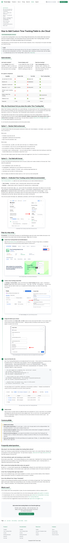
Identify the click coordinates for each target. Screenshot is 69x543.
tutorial (25, 520)
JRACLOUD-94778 (37, 117)
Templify (5, 529)
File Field (5, 538)
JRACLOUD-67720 (46, 452)
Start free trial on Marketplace (26, 513)
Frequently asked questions (8, 24)
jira (5, 520)
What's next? (5, 25)
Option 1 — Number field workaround (7, 13)
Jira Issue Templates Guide (41, 531)
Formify (4, 532)
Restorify (5, 536)
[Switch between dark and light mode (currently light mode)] (58, 2)
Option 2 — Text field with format (7, 16)
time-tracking (14, 520)
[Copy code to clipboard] (50, 370)
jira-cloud (8, 520)
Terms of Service (55, 534)
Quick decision (5, 7)
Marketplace (63, 1)
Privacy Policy (55, 531)
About (53, 529)
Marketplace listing (13, 241)
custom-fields (20, 520)
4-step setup (32, 52)
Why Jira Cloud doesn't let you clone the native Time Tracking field (7, 10)
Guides (32, 1)
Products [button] (14, 1)
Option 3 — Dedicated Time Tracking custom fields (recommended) (8, 18)
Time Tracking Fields (7, 531)
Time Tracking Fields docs (33, 496)
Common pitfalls (6, 22)
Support (37, 1)
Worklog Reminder (7, 534)
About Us (28, 1)
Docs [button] (19, 1)
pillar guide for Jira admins (43, 493)
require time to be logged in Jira (36, 498)
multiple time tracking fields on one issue (40, 494)
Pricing (23, 1)
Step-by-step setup (6, 21)
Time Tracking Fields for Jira (7, 180)
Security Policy (55, 532)
